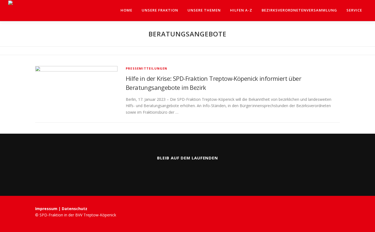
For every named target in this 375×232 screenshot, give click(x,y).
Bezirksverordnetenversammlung (299, 10)
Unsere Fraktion (160, 10)
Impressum (46, 208)
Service (354, 10)
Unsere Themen (204, 10)
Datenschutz (74, 208)
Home (126, 10)
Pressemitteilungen (146, 68)
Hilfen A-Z (241, 10)
